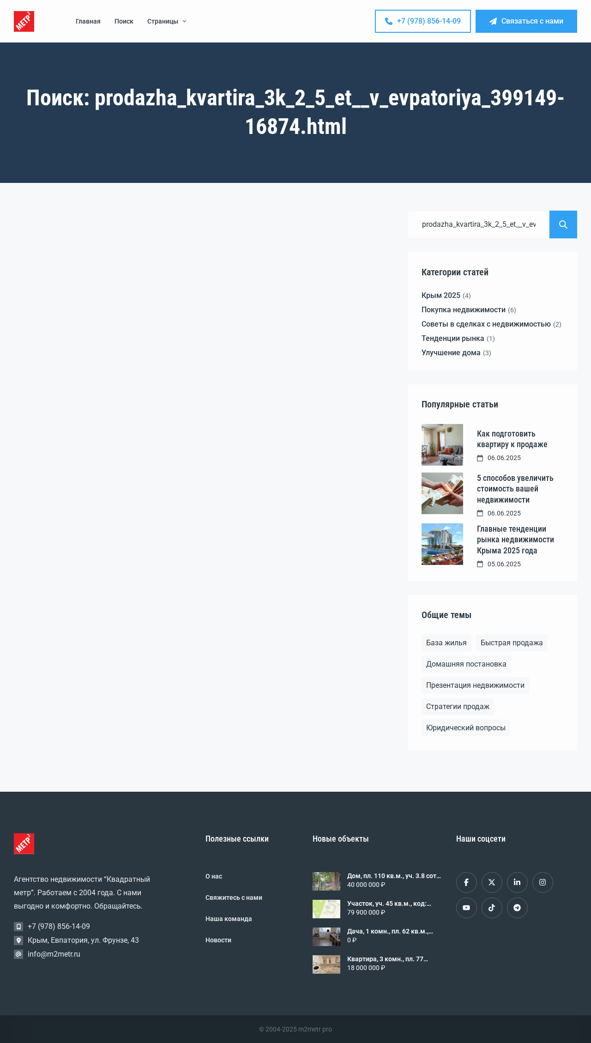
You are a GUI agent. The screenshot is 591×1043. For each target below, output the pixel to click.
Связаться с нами (532, 21)
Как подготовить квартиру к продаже (512, 439)
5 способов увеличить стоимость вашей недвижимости (515, 488)
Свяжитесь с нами (233, 897)
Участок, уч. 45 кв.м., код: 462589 (387, 903)
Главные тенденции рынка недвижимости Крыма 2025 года (515, 539)
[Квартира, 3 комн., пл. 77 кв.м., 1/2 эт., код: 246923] (326, 964)
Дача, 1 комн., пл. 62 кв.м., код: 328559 (387, 931)
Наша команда (228, 919)
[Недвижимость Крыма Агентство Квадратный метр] (24, 21)
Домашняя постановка (466, 664)
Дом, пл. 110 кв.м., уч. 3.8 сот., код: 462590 (393, 876)
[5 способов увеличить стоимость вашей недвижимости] (442, 493)
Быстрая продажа (512, 642)
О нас (213, 876)
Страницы (162, 21)
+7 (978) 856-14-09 (429, 21)
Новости (218, 940)
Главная (88, 21)
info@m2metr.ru (54, 954)
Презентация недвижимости (475, 685)
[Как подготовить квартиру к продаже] (442, 445)
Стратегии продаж (457, 706)
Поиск (124, 21)
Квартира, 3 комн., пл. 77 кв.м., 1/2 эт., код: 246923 (386, 959)
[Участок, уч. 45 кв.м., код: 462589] (326, 909)
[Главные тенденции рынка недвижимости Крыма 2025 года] (442, 544)
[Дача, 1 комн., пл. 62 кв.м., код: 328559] (326, 937)
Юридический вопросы (466, 727)
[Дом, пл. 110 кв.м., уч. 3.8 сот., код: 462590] (326, 881)
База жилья (446, 642)
